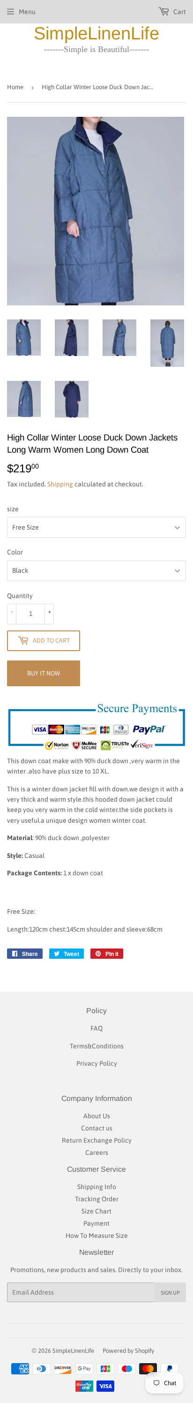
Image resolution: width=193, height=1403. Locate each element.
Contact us (96, 1128)
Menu (27, 11)
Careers (96, 1152)
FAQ (96, 1028)
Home (15, 87)
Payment (96, 1223)
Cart (179, 11)
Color (15, 552)
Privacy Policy (96, 1063)
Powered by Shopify (128, 1350)
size (13, 509)
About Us (96, 1116)
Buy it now (43, 673)
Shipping (60, 484)
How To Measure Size (97, 1235)
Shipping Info (96, 1187)
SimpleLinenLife (96, 33)
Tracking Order (97, 1199)
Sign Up (170, 1292)
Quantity (20, 595)
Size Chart (96, 1211)
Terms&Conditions (97, 1046)
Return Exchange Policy (97, 1140)
